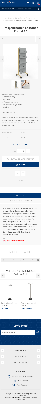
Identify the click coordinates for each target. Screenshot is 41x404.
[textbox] (25, 9)
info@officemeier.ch (22, 385)
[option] (15, 296)
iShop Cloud (21, 399)
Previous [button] (3, 276)
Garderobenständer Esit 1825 (13, 304)
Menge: (13, 151)
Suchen (39, 9)
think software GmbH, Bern (21, 398)
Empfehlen (23, 173)
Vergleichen (17, 173)
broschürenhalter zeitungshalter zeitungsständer (20, 260)
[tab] (20, 195)
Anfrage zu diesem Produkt (20, 201)
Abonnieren (37, 332)
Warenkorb (38, 3)
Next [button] (38, 276)
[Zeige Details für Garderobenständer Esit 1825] (14, 291)
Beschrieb (20, 195)
